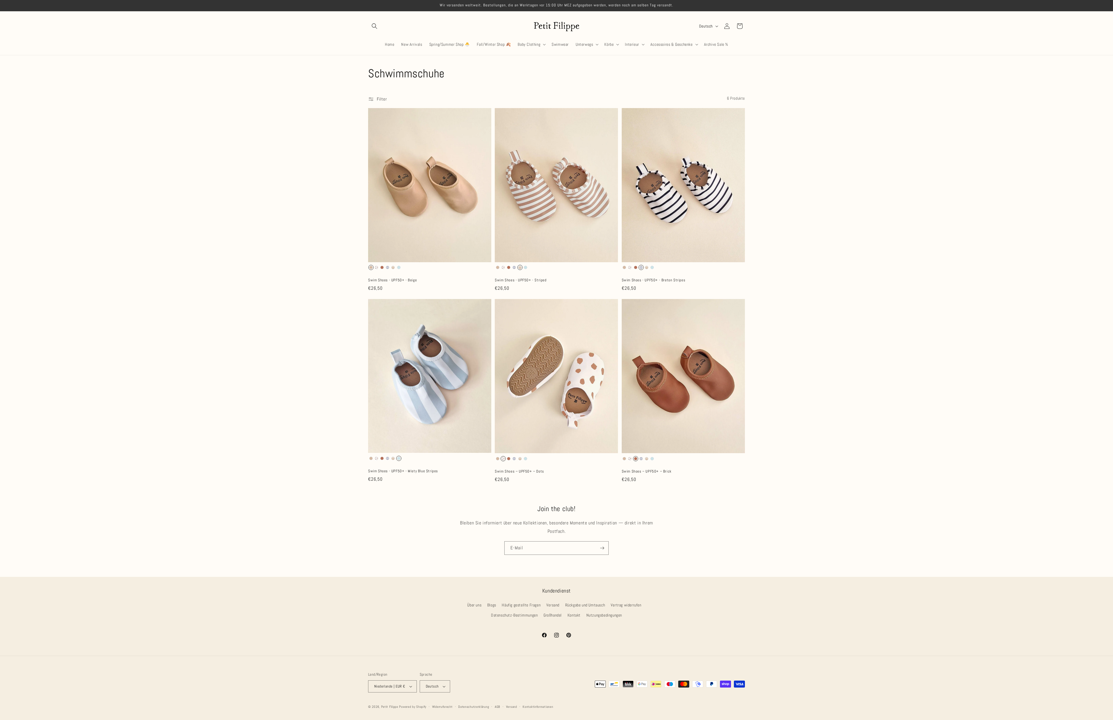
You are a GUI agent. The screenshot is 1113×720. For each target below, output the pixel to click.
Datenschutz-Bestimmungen (514, 615)
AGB (497, 707)
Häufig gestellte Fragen (521, 605)
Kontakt (574, 615)
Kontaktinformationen (538, 707)
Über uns (474, 605)
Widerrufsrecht (442, 707)
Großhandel (552, 615)
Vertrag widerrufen (626, 605)
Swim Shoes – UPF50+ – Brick (647, 471)
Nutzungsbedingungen (604, 615)
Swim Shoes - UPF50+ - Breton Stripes (653, 280)
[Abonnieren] (602, 548)
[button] (374, 26)
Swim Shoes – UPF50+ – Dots (519, 471)
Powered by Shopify (412, 707)
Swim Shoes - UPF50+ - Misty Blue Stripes (403, 471)
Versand (552, 605)
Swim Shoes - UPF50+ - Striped (520, 280)
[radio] (371, 267)
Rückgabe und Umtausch (585, 605)
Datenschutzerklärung (473, 707)
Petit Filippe (389, 707)
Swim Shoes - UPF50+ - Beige (392, 280)
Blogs (491, 605)
